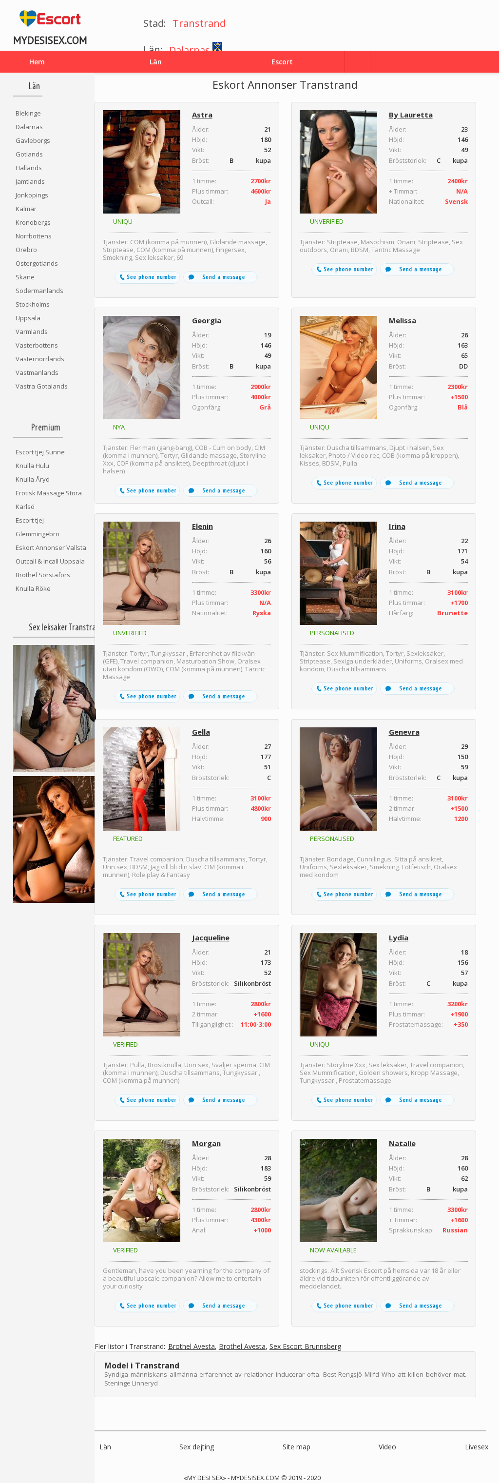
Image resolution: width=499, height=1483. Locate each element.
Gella (201, 731)
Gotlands (29, 154)
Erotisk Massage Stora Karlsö (49, 499)
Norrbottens (34, 236)
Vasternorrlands (40, 358)
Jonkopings (32, 195)
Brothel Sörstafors (43, 574)
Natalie (402, 1143)
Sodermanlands (39, 290)
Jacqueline (211, 937)
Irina (397, 526)
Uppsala (28, 317)
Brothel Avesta (191, 1347)
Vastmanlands (37, 372)
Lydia (398, 937)
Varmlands (32, 331)
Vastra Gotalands (42, 386)
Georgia (206, 320)
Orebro (26, 249)
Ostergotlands (37, 263)
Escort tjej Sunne (40, 452)
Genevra (404, 731)
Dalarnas (29, 126)
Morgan (206, 1143)
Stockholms (33, 304)
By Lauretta (411, 114)
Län (105, 1446)
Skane (25, 277)
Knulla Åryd (33, 479)
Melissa (402, 320)
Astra (202, 114)
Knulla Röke (33, 588)
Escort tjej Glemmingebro (37, 527)
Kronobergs (33, 222)
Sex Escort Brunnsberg (305, 1347)
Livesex (476, 1446)
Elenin (202, 526)
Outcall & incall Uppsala (50, 561)
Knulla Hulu (32, 465)
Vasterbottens (37, 345)
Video (387, 1446)
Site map (296, 1446)
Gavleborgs (33, 140)
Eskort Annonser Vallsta (51, 547)
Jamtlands (30, 181)
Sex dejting (196, 1446)
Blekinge (28, 113)
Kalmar (26, 208)
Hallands (29, 167)
